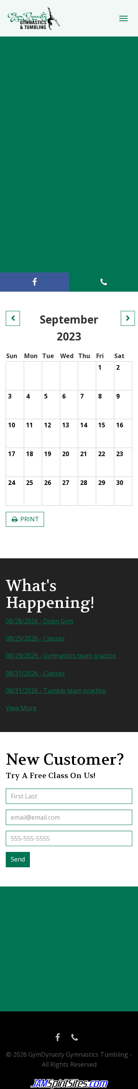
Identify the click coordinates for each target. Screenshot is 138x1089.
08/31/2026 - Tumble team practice (56, 690)
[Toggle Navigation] (123, 18)
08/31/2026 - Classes (35, 673)
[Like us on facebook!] (34, 282)
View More (21, 708)
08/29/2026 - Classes (35, 638)
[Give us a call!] (103, 282)
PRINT (29, 519)
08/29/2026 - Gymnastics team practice (61, 655)
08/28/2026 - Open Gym (39, 621)
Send (18, 859)
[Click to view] (13, 318)
